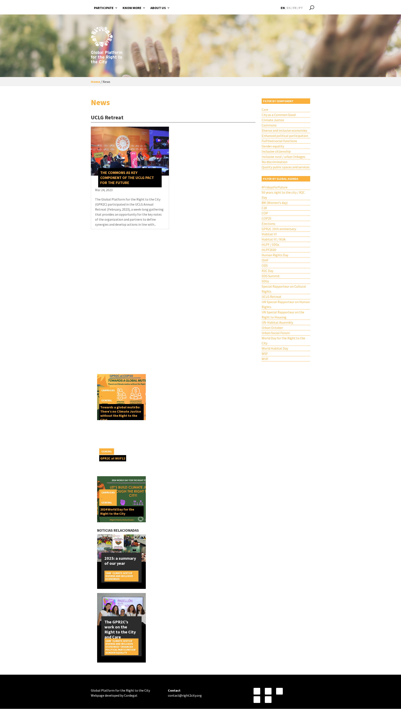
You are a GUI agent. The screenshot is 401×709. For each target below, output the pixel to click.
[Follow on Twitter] (268, 691)
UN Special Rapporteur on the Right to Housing (283, 314)
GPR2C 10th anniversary (279, 229)
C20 (264, 208)
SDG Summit (271, 276)
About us (158, 8)
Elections (268, 223)
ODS (265, 265)
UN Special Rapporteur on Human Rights (286, 304)
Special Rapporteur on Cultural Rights (284, 288)
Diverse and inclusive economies (284, 130)
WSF (265, 353)
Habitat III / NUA (274, 239)
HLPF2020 (269, 250)
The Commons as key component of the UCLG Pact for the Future (127, 177)
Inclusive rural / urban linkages (283, 156)
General (106, 400)
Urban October (272, 328)
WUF (265, 359)
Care (265, 109)
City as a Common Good (279, 115)
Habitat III (269, 234)
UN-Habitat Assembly (277, 322)
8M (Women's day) (275, 203)
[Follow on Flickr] (257, 699)
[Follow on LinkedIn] (268, 699)
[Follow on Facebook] (257, 691)
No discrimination (274, 162)
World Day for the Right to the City (283, 340)
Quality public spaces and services (286, 167)
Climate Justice (273, 120)
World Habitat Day (275, 348)
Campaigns (108, 390)
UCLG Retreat (271, 297)
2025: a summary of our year (120, 561)
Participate (104, 8)
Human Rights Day (275, 255)
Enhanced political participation (285, 136)
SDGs (265, 281)
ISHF (265, 260)
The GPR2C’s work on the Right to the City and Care (120, 629)
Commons (269, 125)
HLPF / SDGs (270, 244)
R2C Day (267, 271)
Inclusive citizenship (276, 151)
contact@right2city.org (185, 695)
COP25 (266, 218)
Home (95, 82)
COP (265, 213)
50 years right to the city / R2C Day (283, 194)
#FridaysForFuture (275, 187)
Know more (132, 8)
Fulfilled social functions (279, 141)
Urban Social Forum (276, 333)
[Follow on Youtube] (279, 691)
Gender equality (273, 146)
